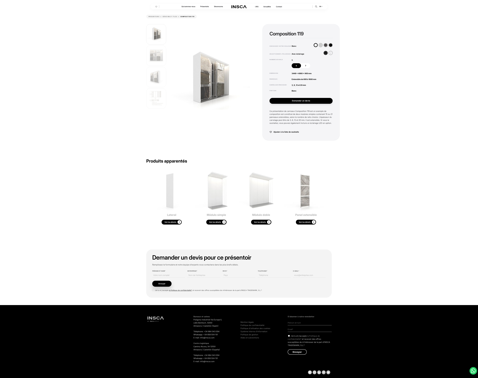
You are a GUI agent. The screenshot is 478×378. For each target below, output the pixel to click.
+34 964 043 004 (211, 331)
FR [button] (320, 6)
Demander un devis (301, 101)
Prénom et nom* (159, 271)
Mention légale (247, 322)
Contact (279, 7)
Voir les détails (170, 222)
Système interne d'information (253, 331)
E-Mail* (296, 271)
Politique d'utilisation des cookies (255, 328)
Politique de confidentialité (252, 325)
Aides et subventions (249, 337)
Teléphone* (262, 271)
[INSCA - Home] (239, 6)
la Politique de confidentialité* (180, 290)
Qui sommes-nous (188, 6)
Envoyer (161, 284)
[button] (316, 6)
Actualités (267, 7)
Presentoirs (154, 16)
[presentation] (148, 198)
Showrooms (218, 6)
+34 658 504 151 (210, 334)
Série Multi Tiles (170, 16)
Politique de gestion (249, 334)
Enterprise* (192, 271)
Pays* (225, 271)
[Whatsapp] (473, 371)
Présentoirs (204, 6)
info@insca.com (207, 337)
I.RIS (256, 7)
